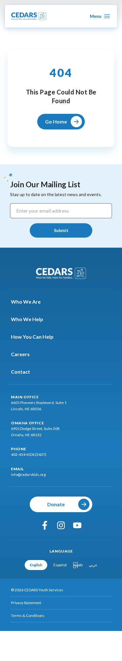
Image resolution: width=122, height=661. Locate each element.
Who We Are (26, 302)
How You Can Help (32, 337)
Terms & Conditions (27, 615)
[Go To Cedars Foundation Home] (61, 273)
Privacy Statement (26, 602)
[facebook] (44, 525)
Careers (20, 354)
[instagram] (61, 525)
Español (60, 565)
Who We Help (27, 319)
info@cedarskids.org (28, 474)
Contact (20, 372)
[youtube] (77, 525)
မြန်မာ (78, 565)
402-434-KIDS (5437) (28, 454)
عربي (93, 565)
